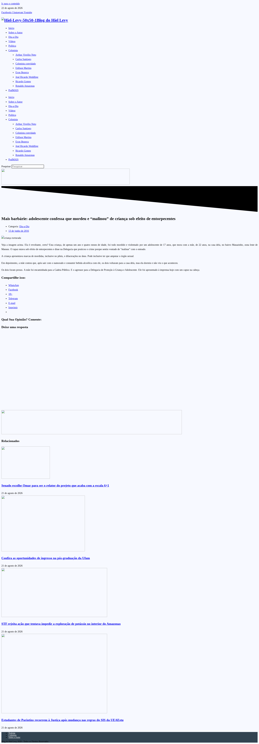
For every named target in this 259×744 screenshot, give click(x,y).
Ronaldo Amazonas (25, 86)
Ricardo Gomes (23, 81)
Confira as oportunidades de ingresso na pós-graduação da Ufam (45, 558)
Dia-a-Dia (13, 37)
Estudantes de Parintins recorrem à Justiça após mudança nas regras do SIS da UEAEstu (62, 720)
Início (11, 28)
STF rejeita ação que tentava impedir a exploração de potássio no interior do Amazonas (61, 624)
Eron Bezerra (22, 72)
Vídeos (11, 41)
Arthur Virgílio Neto (26, 55)
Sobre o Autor (15, 32)
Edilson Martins (23, 68)
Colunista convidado (26, 63)
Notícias (11, 733)
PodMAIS (13, 90)
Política (12, 46)
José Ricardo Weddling (27, 77)
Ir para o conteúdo (10, 3)
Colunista (13, 50)
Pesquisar (6, 166)
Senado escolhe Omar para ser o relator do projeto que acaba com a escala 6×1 (55, 485)
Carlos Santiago (23, 59)
